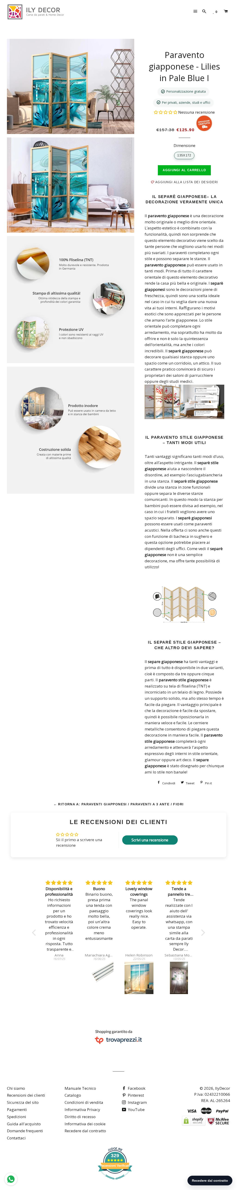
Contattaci (16, 1138)
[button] (166, 112)
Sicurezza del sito (23, 1102)
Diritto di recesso (80, 1116)
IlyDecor (222, 1088)
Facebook (136, 1088)
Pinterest (135, 1095)
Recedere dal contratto (85, 1130)
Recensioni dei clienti (26, 1095)
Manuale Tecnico (80, 1088)
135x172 (184, 155)
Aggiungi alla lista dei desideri (186, 182)
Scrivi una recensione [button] (149, 840)
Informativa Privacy (82, 1109)
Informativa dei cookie (85, 1123)
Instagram (137, 1102)
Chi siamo (16, 1088)
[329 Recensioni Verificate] (115, 1181)
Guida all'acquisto (24, 1123)
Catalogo (73, 1095)
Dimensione (184, 145)
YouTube (136, 1109)
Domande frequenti (25, 1130)
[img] (59, 883)
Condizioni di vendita (84, 1102)
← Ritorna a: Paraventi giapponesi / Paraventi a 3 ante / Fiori (118, 804)
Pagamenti (17, 1109)
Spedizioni (16, 1116)
